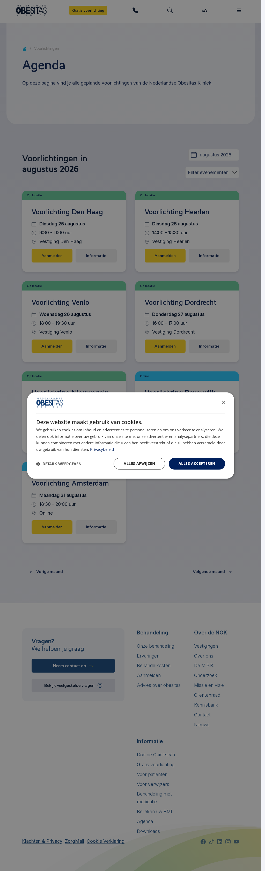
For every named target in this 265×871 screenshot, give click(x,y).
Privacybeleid (102, 449)
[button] (59, 464)
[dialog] (130, 435)
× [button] (223, 402)
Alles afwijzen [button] (139, 463)
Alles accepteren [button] (197, 463)
